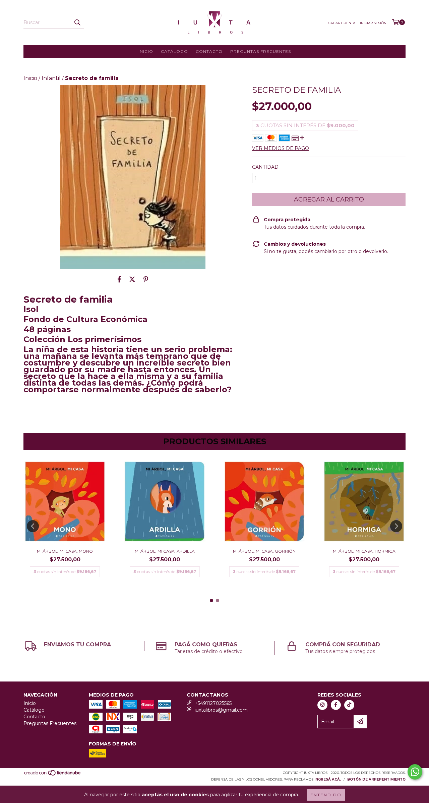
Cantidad (265, 167)
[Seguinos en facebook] (336, 705)
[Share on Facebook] (119, 279)
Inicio (145, 51)
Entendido (326, 794)
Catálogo (174, 51)
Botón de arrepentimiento (376, 779)
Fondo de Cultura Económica (85, 319)
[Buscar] (77, 22)
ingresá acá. (327, 779)
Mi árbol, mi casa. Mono (65, 551)
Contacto (209, 51)
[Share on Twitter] (132, 279)
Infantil (51, 78)
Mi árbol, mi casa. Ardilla (165, 551)
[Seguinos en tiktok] (349, 705)
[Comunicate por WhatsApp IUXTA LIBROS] (415, 772)
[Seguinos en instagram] (322, 705)
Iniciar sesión (373, 23)
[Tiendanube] (52, 775)
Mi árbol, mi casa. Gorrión (264, 551)
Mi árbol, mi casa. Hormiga (364, 551)
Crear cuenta (341, 23)
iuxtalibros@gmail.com (221, 710)
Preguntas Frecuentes (260, 51)
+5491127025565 (213, 703)
